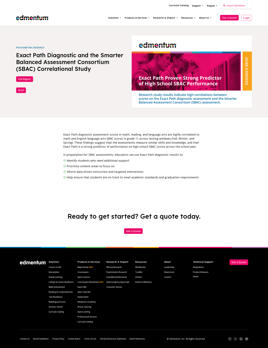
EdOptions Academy (87, 302)
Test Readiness (56, 297)
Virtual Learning (56, 277)
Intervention (54, 272)
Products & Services (89, 262)
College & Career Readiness (61, 282)
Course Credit (55, 267)
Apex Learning (84, 311)
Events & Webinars (143, 282)
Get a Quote (229, 17)
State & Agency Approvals (118, 282)
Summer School (56, 307)
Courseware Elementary (90, 282)
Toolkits (139, 272)
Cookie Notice (74, 338)
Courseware (83, 272)
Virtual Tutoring (84, 307)
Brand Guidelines (41, 338)
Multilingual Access (57, 302)
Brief (21, 90)
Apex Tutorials (84, 292)
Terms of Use (90, 338)
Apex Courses (84, 277)
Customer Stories (114, 287)
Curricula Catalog (56, 311)
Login (246, 17)
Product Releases (200, 272)
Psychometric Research (116, 272)
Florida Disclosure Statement (113, 338)
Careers (167, 277)
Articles (138, 277)
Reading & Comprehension (61, 292)
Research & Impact (117, 262)
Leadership (169, 267)
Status (196, 276)
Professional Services (87, 316)
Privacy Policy (58, 338)
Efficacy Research (114, 267)
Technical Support (203, 262)
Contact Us (25, 338)
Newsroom (169, 272)
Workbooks (140, 267)
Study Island (83, 297)
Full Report (24, 79)
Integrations (198, 267)
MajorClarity (83, 267)
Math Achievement (57, 287)
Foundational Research (116, 277)
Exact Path (82, 287)
